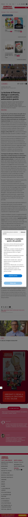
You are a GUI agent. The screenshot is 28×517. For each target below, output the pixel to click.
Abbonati (23, 232)
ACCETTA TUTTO (13, 275)
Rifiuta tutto (13, 283)
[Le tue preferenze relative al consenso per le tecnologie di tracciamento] (1, 388)
